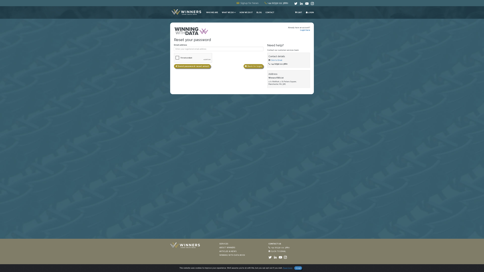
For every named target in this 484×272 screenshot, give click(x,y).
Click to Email (276, 60)
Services (223, 244)
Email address (180, 45)
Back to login (254, 66)
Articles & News (228, 251)
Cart (299, 12)
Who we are (212, 12)
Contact (269, 12)
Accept (298, 268)
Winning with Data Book (232, 255)
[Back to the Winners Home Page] (186, 12)
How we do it (246, 12)
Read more (287, 268)
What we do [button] (228, 12)
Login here (305, 30)
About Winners (227, 248)
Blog (259, 12)
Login (311, 12)
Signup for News (249, 3)
